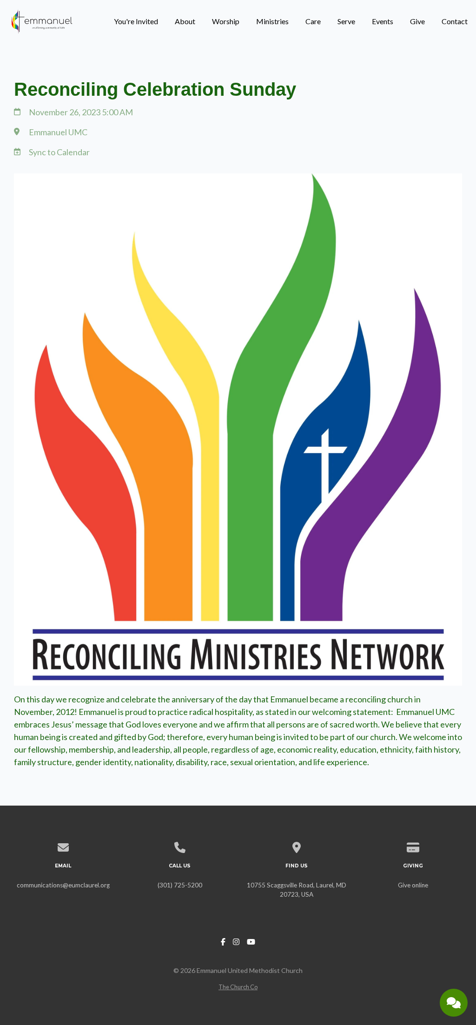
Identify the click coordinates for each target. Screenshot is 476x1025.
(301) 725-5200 (180, 885)
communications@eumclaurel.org (63, 885)
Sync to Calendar (59, 152)
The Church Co (238, 987)
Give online (413, 885)
